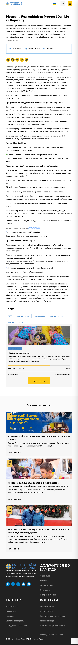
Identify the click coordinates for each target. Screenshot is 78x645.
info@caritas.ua (47, 606)
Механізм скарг (47, 621)
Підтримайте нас (48, 595)
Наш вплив (11, 611)
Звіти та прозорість (15, 621)
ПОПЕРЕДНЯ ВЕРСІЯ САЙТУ (51, 635)
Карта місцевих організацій (52, 616)
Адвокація (45, 576)
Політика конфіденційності (52, 625)
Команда (10, 616)
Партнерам (45, 590)
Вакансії (43, 580)
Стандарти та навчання (16, 625)
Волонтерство (46, 585)
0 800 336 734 (46, 611)
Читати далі (14, 453)
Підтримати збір (39, 381)
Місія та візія (12, 606)
